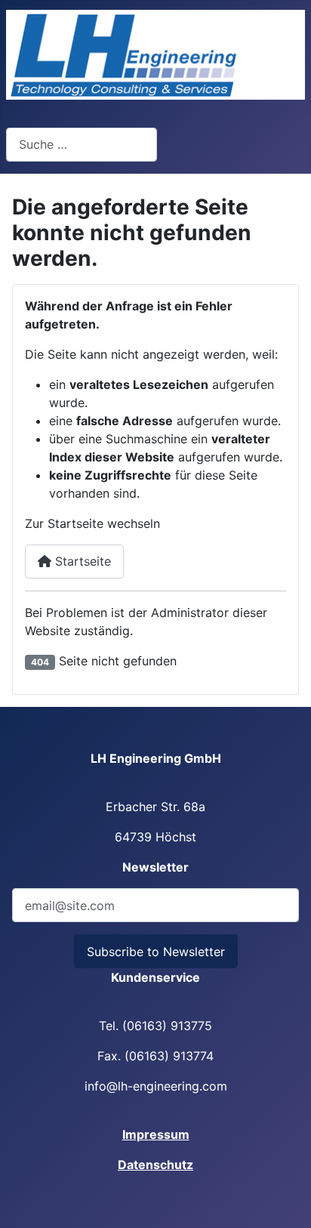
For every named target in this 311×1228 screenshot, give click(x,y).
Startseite (81, 561)
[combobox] (81, 145)
